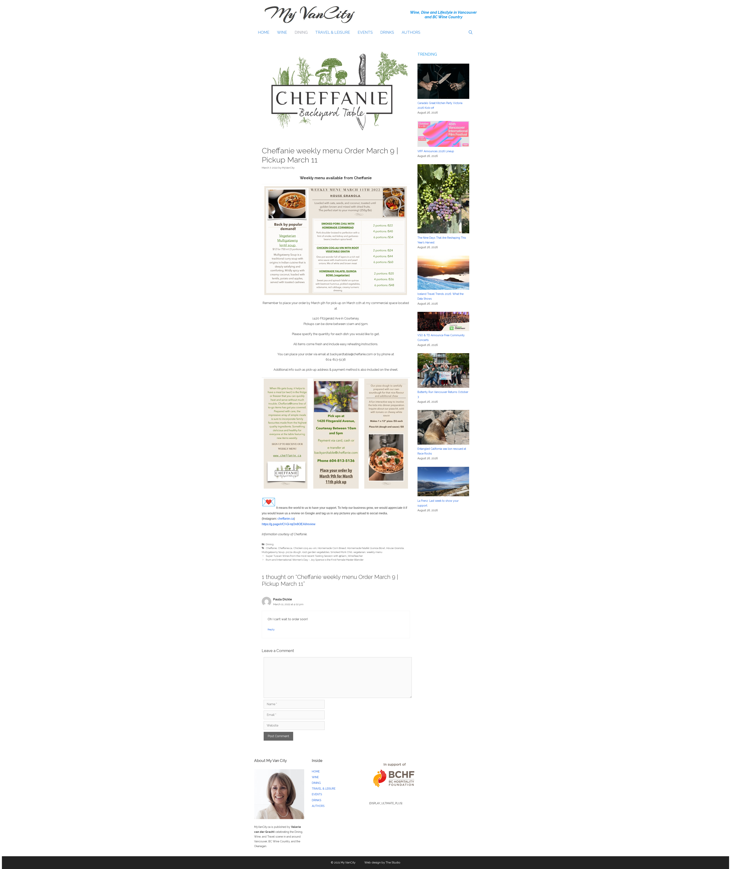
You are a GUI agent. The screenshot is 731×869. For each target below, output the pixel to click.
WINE (282, 32)
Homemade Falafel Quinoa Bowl (366, 548)
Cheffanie (271, 548)
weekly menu (374, 552)
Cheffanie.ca (285, 548)
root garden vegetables (315, 552)
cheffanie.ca (286, 518)
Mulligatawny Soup (273, 552)
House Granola (395, 548)
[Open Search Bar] (470, 32)
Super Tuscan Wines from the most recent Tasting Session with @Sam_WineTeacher (314, 555)
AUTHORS (411, 32)
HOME (263, 32)
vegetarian (359, 552)
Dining (270, 544)
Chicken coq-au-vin (305, 548)
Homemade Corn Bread (332, 548)
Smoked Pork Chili (341, 552)
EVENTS (365, 32)
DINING (301, 32)
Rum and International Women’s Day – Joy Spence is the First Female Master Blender (315, 559)
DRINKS (387, 32)
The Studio (393, 862)
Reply (271, 629)
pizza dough (293, 552)
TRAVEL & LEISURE (332, 32)
